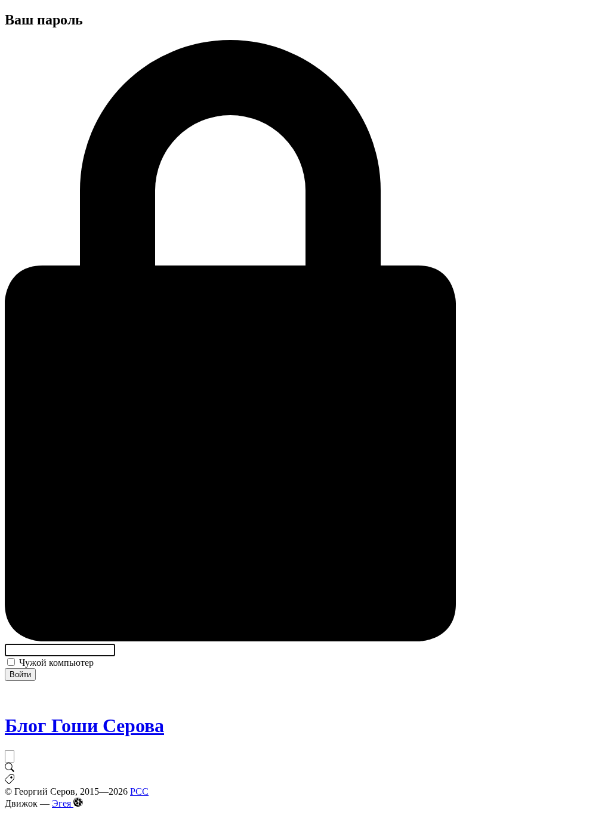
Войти (20, 674)
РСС (139, 791)
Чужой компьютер (55, 662)
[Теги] (9, 781)
